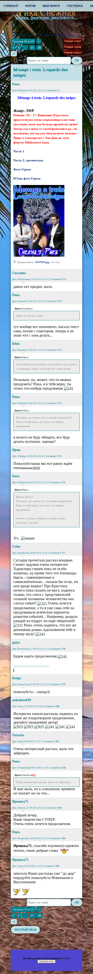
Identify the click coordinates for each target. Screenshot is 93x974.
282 (64, 768)
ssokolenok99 (21, 700)
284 (63, 838)
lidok (16, 343)
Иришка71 (20, 801)
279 (63, 684)
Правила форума (58, 35)
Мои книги (51, 6)
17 (32, 47)
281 (57, 741)
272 (60, 301)
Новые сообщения (27, 35)
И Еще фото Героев (27, 178)
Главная (11, 6)
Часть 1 (18, 151)
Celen (16, 546)
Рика (16, 84)
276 (63, 482)
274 (60, 403)
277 (63, 553)
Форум (30, 6)
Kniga (16, 678)
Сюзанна (19, 273)
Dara (15, 476)
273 (60, 350)
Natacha (18, 735)
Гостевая (75, 6)
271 (64, 279)
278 (63, 649)
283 (60, 808)
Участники (43, 35)
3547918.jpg (42, 262)
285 (57, 866)
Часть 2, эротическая (28, 160)
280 (57, 706)
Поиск (72, 35)
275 (60, 456)
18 (39, 47)
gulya (16, 642)
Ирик (16, 450)
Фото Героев (22, 169)
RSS (79, 35)
